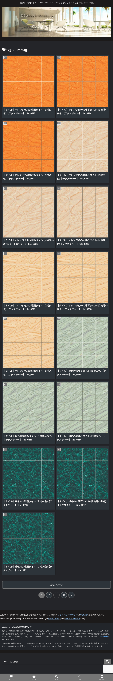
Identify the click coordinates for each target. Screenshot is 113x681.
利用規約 (84, 615)
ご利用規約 (103, 636)
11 (64, 595)
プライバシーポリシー (67, 615)
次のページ (56, 584)
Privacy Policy (54, 618)
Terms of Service (72, 618)
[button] (107, 661)
